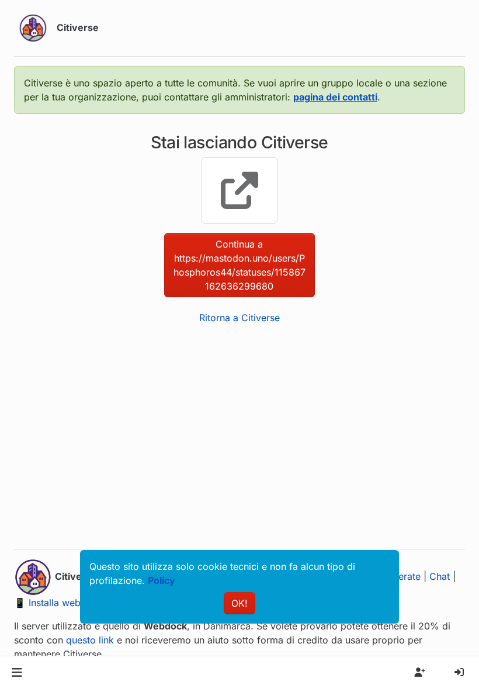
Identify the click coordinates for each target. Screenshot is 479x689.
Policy (161, 580)
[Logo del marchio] (33, 28)
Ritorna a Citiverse (239, 317)
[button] (17, 672)
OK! (239, 603)
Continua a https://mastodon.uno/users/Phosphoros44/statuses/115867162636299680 (239, 265)
